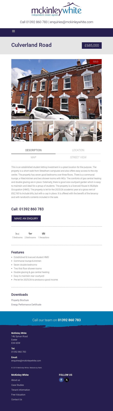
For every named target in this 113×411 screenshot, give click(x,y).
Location (78, 150)
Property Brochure (20, 300)
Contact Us (16, 399)
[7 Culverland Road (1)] (56, 89)
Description (33, 150)
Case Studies (17, 385)
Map (33, 157)
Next (98, 133)
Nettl (40, 368)
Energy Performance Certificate (26, 304)
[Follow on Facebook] (61, 380)
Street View (78, 157)
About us (15, 380)
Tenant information (20, 390)
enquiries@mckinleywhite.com (26, 360)
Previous (15, 133)
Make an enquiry (26, 218)
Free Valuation (18, 394)
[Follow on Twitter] (66, 380)
